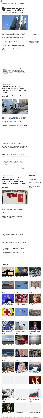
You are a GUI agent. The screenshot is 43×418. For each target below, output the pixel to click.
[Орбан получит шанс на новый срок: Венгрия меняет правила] (8, 300)
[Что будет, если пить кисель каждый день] (21, 341)
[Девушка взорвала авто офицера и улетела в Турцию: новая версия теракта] (8, 314)
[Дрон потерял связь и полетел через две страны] (8, 287)
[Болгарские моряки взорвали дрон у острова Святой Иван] (35, 395)
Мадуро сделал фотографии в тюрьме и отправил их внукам (34, 42)
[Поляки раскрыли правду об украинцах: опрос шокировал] (8, 327)
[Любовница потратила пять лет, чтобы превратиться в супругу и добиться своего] (35, 382)
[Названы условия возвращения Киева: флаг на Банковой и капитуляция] (21, 314)
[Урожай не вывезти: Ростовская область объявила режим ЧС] (35, 368)
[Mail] (1, 1)
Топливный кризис (21, 3)
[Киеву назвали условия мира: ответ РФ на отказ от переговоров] (35, 287)
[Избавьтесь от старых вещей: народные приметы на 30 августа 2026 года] (35, 355)
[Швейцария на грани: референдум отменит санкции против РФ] (21, 409)
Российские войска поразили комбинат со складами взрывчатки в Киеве (35, 184)
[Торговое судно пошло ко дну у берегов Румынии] (8, 355)
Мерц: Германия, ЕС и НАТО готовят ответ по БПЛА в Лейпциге (35, 35)
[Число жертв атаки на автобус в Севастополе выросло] (21, 382)
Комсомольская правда (10, 84)
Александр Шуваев (19, 212)
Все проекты (10, 417)
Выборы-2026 (5, 3)
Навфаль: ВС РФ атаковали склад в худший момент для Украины (34, 37)
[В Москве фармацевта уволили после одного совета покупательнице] (8, 395)
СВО (16, 3)
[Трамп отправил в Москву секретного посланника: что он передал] (21, 355)
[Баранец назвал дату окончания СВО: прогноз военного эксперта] (8, 273)
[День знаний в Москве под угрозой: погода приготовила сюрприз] (8, 409)
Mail (1, 417)
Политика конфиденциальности (28, 417)
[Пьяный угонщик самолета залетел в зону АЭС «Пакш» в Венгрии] (21, 287)
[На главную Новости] (4, 1)
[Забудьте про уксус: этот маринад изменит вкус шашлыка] (8, 368)
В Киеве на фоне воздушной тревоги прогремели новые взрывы (35, 177)
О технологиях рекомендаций (20, 417)
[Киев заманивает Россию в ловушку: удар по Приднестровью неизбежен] (35, 327)
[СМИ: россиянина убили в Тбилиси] (35, 314)
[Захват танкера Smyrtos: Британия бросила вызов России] (35, 341)
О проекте (14, 417)
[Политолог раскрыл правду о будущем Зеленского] (21, 273)
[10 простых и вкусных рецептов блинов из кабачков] (35, 409)
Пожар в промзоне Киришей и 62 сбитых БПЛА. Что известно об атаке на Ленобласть (35, 182)
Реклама (7, 417)
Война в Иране (11, 3)
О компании (4, 417)
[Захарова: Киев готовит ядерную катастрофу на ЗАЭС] (21, 368)
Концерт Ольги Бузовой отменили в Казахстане (34, 187)
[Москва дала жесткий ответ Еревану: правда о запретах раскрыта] (21, 327)
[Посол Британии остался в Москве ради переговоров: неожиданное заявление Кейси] (8, 382)
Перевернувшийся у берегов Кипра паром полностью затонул (34, 44)
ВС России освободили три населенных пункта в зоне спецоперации (33, 180)
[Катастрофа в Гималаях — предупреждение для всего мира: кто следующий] (35, 273)
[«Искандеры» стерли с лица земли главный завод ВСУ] (8, 341)
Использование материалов (36, 417)
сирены (14, 118)
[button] (15, 22)
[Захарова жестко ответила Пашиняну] (35, 300)
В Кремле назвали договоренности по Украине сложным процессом (35, 39)
